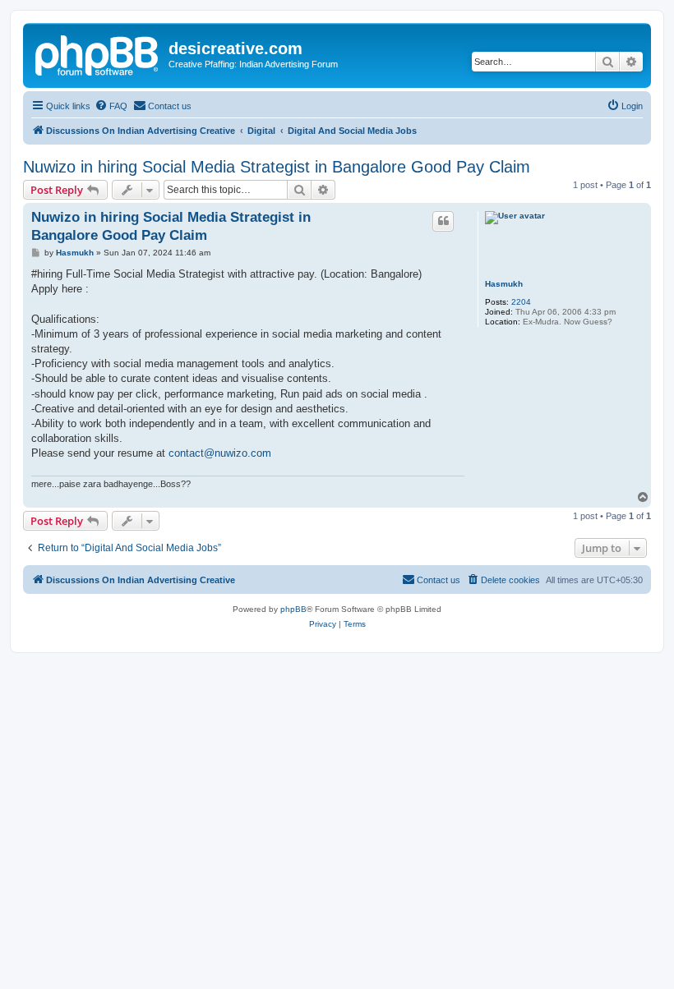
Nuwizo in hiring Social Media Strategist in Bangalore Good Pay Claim (276, 167)
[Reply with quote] (443, 221)
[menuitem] (111, 106)
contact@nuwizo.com (219, 453)
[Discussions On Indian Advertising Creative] (97, 53)
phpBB (293, 609)
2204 (521, 301)
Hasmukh (504, 283)
